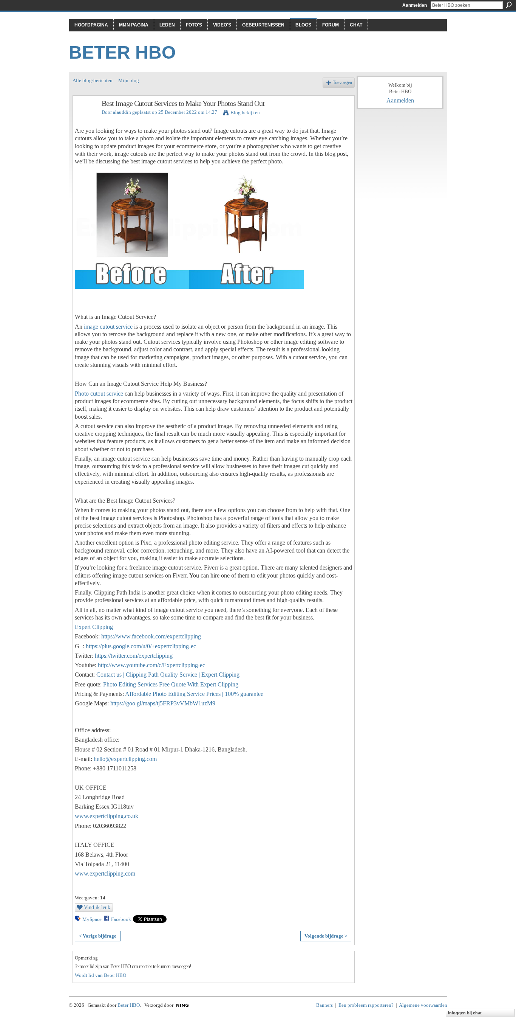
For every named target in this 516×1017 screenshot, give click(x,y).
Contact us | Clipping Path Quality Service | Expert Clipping (167, 674)
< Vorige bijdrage (97, 936)
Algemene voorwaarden (423, 1005)
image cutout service (108, 326)
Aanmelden (414, 5)
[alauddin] (85, 120)
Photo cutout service (99, 393)
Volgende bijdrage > (325, 936)
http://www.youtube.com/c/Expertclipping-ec (151, 665)
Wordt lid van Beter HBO (100, 975)
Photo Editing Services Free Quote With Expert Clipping (170, 684)
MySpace (92, 919)
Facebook (121, 919)
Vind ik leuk (97, 907)
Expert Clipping (94, 627)
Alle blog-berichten (93, 80)
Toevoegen (342, 82)
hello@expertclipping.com (125, 759)
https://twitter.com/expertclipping (134, 655)
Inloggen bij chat (465, 1013)
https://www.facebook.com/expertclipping (151, 636)
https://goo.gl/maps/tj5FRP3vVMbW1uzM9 (162, 703)
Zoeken (509, 5)
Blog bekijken (245, 112)
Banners (324, 1005)
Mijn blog (128, 80)
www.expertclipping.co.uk (106, 816)
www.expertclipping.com (105, 873)
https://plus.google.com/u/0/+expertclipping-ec (141, 646)
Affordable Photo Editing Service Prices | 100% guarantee (194, 694)
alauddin (122, 112)
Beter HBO (122, 52)
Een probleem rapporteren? (366, 1005)
